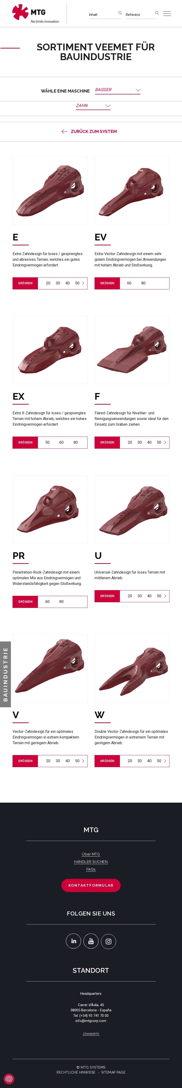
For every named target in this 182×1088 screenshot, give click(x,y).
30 (58, 283)
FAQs (91, 869)
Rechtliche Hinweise (76, 1072)
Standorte (91, 1033)
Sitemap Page (113, 1072)
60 (129, 283)
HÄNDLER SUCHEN (91, 862)
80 (143, 283)
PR (19, 555)
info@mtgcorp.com (91, 1021)
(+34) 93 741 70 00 (94, 1015)
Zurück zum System (94, 131)
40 (67, 283)
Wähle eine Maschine (65, 90)
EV (101, 237)
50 (77, 283)
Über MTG (91, 854)
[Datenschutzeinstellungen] (9, 1079)
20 (48, 283)
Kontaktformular (91, 885)
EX (18, 396)
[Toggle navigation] (167, 13)
